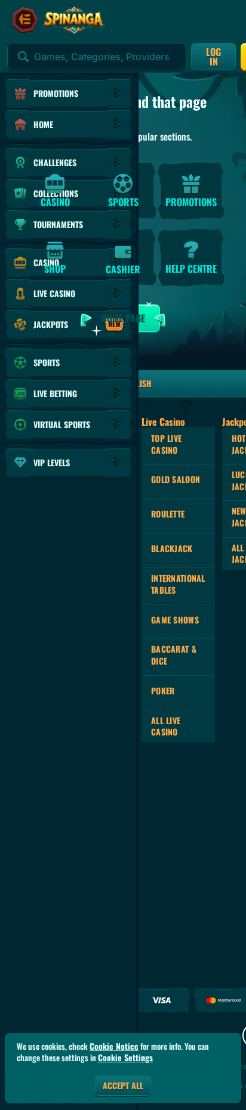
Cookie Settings (125, 1057)
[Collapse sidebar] (25, 20)
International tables (178, 584)
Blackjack (172, 548)
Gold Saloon (175, 479)
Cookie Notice (114, 1046)
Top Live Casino (166, 444)
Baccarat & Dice (173, 655)
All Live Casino (165, 726)
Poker (162, 690)
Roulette (167, 513)
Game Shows (175, 619)
